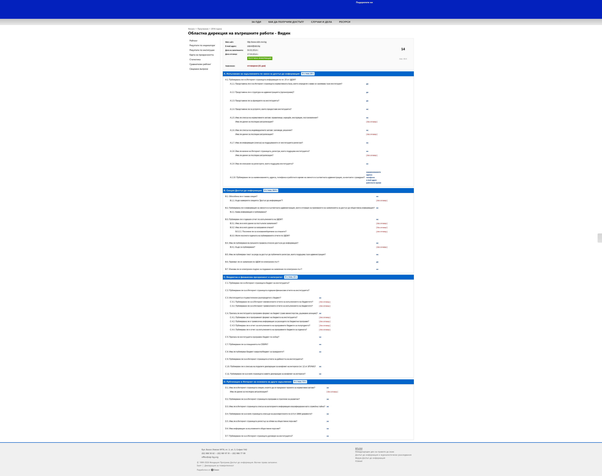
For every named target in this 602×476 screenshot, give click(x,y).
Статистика (195, 59)
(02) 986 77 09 (238, 453)
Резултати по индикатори (202, 45)
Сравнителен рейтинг (200, 64)
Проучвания (203, 29)
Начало (191, 29)
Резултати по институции (202, 49)
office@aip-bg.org (210, 457)
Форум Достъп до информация (370, 458)
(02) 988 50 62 (208, 453)
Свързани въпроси (199, 68)
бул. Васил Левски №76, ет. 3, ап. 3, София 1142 (224, 449)
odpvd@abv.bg (253, 46)
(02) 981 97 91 (223, 453)
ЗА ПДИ (256, 21)
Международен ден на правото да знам (374, 451)
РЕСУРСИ (344, 21)
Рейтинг (193, 40)
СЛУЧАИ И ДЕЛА (321, 21)
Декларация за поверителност (219, 465)
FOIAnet (358, 461)
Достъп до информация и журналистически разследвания (383, 454)
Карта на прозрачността (202, 54)
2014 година (216, 29)
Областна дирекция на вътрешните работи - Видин (239, 33)
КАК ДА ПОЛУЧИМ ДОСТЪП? (286, 21)
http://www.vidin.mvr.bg (257, 42)
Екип (199, 465)
